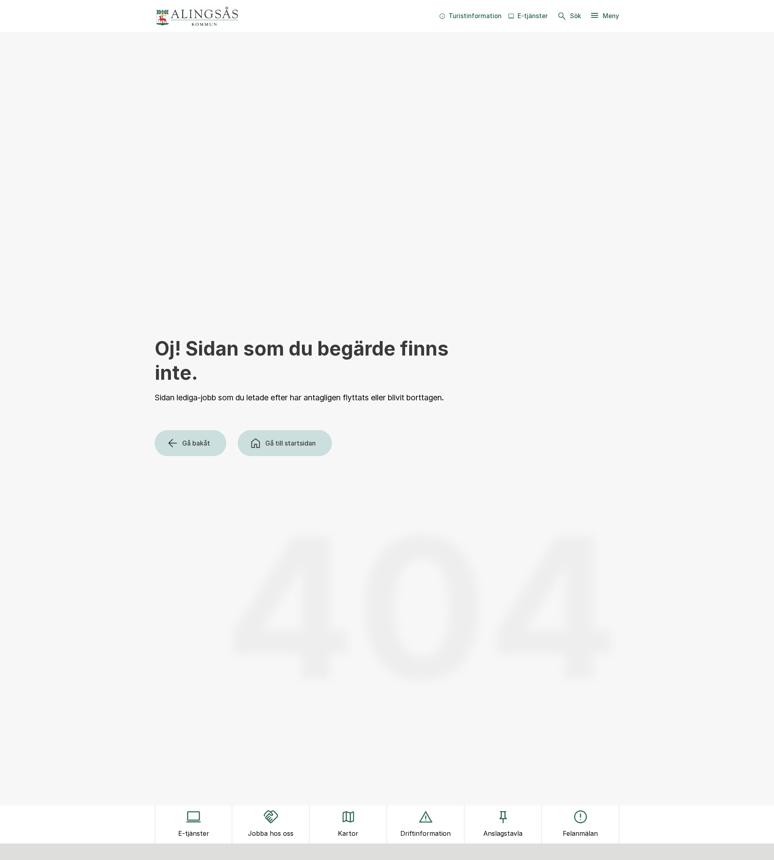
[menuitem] (470, 16)
